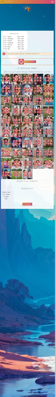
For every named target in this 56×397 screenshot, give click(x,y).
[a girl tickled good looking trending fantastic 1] (27, 110)
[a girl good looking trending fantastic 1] (27, 153)
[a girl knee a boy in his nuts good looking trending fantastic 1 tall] (27, 100)
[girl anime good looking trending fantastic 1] (6, 79)
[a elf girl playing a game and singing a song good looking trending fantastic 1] (38, 89)
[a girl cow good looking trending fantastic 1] (6, 100)
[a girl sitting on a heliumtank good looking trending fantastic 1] (48, 100)
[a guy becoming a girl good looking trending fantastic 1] (6, 121)
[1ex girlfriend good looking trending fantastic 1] (16, 79)
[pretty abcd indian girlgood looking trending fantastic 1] (16, 131)
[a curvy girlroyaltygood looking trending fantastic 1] (16, 89)
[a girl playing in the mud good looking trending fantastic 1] (38, 100)
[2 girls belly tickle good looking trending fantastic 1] (27, 131)
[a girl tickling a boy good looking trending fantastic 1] (48, 163)
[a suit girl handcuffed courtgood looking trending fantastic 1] (16, 121)
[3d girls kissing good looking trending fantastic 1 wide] (27, 79)
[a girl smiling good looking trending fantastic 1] (6, 110)
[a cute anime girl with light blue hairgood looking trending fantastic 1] (27, 89)
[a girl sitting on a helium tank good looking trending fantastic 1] (6, 163)
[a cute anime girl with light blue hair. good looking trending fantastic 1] (27, 142)
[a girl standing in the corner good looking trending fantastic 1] (16, 110)
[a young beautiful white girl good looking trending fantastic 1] (27, 121)
